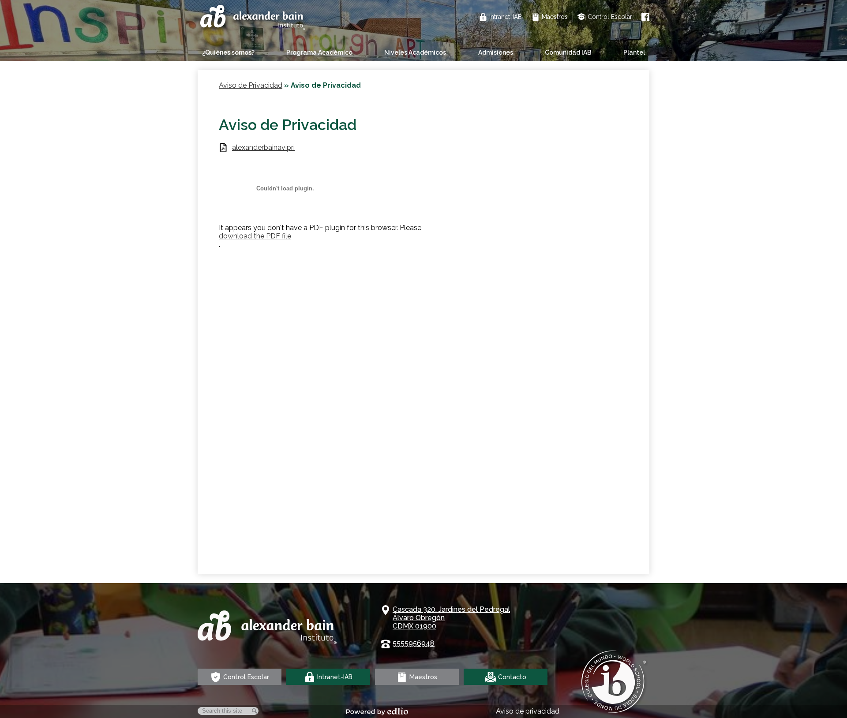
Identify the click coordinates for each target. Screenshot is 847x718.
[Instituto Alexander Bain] (254, 18)
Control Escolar (610, 16)
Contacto (512, 677)
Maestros (555, 16)
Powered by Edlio (377, 711)
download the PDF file (255, 236)
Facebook (645, 17)
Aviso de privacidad (527, 711)
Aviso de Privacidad (250, 85)
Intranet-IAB (505, 16)
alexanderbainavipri (263, 147)
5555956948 (414, 643)
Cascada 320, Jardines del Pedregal (451, 617)
